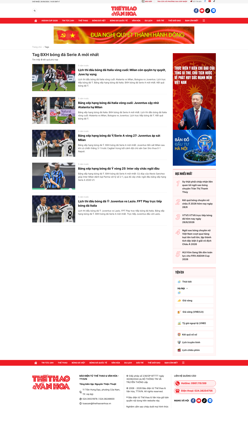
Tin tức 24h (68, 21)
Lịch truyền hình (191, 342)
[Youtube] (210, 1)
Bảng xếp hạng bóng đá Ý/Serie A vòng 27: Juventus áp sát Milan (119, 138)
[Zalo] (213, 10)
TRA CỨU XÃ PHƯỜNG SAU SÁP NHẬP (172, 1)
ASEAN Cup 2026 (49, 21)
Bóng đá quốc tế (119, 21)
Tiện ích (179, 272)
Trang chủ (37, 47)
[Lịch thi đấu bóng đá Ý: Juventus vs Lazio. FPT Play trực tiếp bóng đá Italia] (53, 208)
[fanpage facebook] (196, 10)
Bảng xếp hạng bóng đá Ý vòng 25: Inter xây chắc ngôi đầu (118, 168)
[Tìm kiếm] (34, 10)
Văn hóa (136, 21)
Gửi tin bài (196, 1)
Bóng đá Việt (99, 21)
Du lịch (148, 21)
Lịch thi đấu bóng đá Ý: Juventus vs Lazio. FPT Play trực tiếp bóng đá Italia (120, 203)
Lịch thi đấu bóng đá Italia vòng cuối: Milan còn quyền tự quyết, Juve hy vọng (122, 72)
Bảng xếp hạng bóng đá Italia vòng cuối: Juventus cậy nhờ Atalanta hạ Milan (118, 105)
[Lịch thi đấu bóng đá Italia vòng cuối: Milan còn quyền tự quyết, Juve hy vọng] (53, 77)
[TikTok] (215, 1)
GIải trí (160, 21)
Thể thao (83, 21)
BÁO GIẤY (148, 1)
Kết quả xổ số (189, 334)
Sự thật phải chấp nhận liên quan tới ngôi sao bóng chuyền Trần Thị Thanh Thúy (197, 186)
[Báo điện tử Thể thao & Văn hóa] (124, 11)
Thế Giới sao (174, 21)
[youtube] (201, 10)
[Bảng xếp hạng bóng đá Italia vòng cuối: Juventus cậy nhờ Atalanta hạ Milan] (53, 110)
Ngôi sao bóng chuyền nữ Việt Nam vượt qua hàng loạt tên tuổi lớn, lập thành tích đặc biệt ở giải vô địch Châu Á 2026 (196, 237)
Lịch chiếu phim (191, 350)
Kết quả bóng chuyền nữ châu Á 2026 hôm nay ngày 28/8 (197, 204)
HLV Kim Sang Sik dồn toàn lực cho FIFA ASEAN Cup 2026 (197, 256)
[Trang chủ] (35, 21)
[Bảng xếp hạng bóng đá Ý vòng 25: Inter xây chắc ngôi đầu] (53, 176)
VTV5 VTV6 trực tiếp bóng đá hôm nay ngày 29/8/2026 (197, 219)
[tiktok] (207, 10)
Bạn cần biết (191, 21)
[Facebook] (205, 1)
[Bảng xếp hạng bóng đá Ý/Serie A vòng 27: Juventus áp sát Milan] (53, 143)
